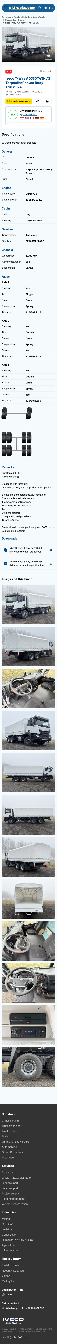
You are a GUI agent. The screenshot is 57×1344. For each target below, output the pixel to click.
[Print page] (47, 101)
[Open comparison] (45, 8)
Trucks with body (22, 17)
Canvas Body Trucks (14, 20)
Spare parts (9, 1172)
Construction (9, 1235)
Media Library (11, 1258)
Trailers (6, 1136)
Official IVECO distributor (17, 1178)
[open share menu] (37, 101)
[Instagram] (14, 1337)
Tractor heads (10, 1131)
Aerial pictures (10, 1265)
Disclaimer (19, 1331)
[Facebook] (3, 1337)
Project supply (10, 1193)
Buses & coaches (12, 1152)
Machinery (8, 1157)
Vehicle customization (15, 1204)
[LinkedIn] (9, 1337)
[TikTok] (25, 1337)
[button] (39, 7)
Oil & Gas (7, 1224)
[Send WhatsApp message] (13, 114)
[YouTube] (20, 1337)
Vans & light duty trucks (15, 1142)
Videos (6, 1276)
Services (8, 1165)
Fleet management (13, 1199)
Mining (6, 1219)
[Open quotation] (51, 8)
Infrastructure (10, 1250)
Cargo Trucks (39, 17)
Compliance (7, 1331)
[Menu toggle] (6, 8)
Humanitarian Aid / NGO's (17, 1240)
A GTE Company (26, 1328)
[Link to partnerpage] (13, 1320)
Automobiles (9, 1147)
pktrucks (22, 7)
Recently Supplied (13, 1271)
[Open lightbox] (28, 604)
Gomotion (40, 1331)
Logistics (7, 1229)
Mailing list (8, 1281)
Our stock (6, 17)
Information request (18, 101)
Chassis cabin (10, 1121)
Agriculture (8, 1245)
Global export (10, 1183)
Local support (10, 1188)
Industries (9, 1212)
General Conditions (44, 1328)
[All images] (49, 57)
